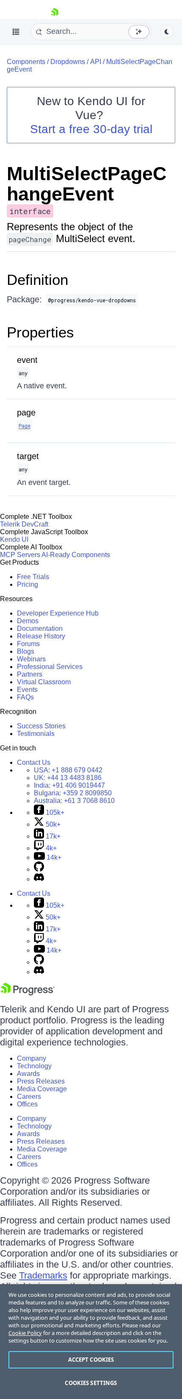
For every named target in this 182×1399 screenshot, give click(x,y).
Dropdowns (67, 61)
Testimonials (36, 733)
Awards (28, 1073)
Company (31, 1058)
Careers (29, 1096)
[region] (91, 1341)
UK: (68, 777)
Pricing (27, 584)
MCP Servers (20, 554)
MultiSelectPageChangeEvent (87, 184)
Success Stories (41, 726)
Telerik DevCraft (24, 524)
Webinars (31, 659)
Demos (28, 620)
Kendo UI (14, 539)
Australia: (74, 800)
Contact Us (33, 762)
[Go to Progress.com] (27, 993)
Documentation (40, 628)
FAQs (25, 697)
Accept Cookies (91, 1359)
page (26, 412)
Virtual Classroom (44, 682)
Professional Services (50, 666)
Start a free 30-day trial (91, 129)
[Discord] (39, 879)
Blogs (25, 651)
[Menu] (16, 31)
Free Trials (33, 576)
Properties (40, 332)
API (95, 61)
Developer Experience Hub (58, 613)
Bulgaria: (73, 793)
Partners (29, 674)
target (28, 456)
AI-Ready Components (75, 554)
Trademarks (43, 1275)
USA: (68, 770)
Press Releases (41, 1081)
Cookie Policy (25, 1333)
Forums (28, 643)
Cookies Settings (91, 1383)
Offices (27, 1104)
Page (24, 425)
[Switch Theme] (167, 32)
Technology (34, 1066)
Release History (41, 636)
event (27, 360)
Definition (37, 279)
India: (69, 785)
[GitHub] (39, 869)
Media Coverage (42, 1088)
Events (27, 689)
